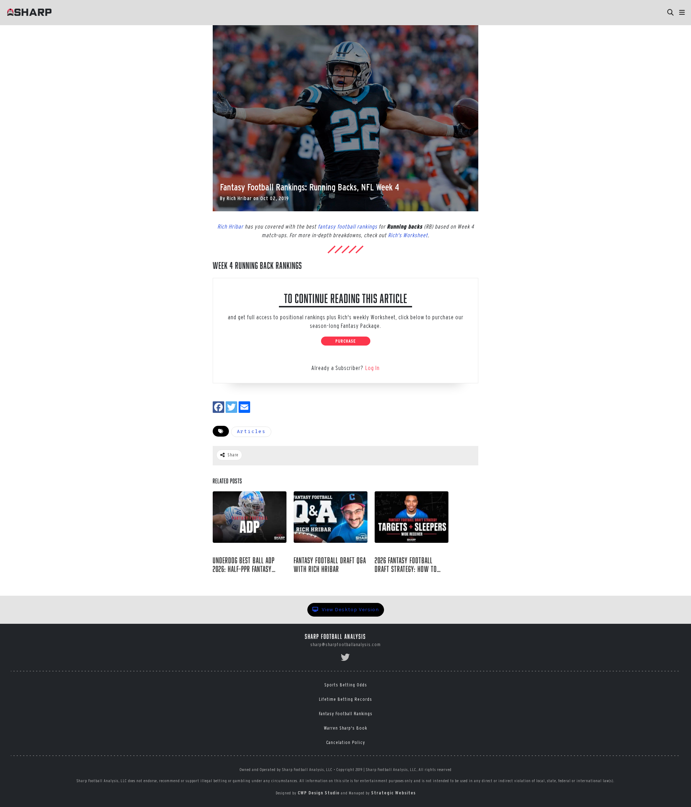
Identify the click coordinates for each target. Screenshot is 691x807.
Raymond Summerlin (243, 581)
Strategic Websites (393, 792)
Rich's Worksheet (408, 235)
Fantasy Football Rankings (345, 713)
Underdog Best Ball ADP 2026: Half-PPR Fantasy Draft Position (244, 564)
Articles (251, 432)
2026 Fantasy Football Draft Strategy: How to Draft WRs (406, 564)
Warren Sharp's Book (345, 728)
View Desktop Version (349, 610)
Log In (372, 368)
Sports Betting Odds (345, 684)
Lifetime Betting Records (345, 699)
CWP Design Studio (319, 792)
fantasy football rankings (347, 226)
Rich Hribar (239, 198)
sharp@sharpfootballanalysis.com (345, 644)
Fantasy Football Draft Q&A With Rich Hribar (330, 564)
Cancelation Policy (345, 742)
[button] (682, 12)
